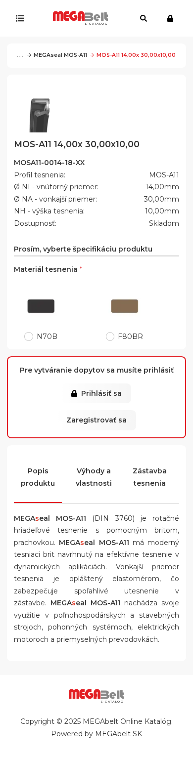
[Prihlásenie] (172, 18)
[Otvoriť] (22, 18)
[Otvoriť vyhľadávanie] (143, 18)
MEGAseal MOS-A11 (60, 55)
